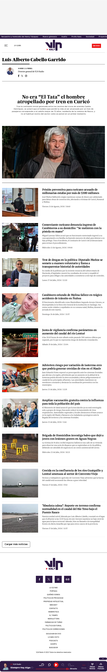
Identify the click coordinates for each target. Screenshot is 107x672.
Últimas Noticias (92, 668)
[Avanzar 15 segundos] (62, 665)
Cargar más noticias (16, 544)
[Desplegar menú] (6, 45)
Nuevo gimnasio (50, 36)
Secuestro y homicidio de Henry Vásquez (19, 36)
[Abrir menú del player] (103, 659)
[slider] (51, 668)
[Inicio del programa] (41, 665)
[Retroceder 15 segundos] (49, 665)
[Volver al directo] (71, 664)
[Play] (56, 664)
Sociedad (90, 36)
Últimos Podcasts (101, 668)
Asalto (64, 36)
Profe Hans (76, 36)
